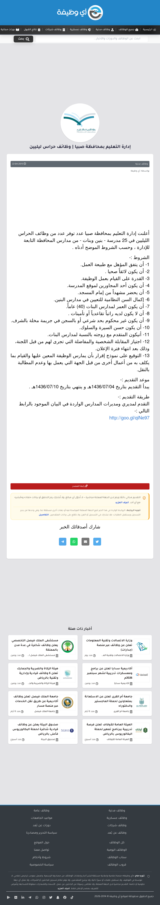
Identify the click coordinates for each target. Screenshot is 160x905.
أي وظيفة (114, 896)
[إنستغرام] (43, 898)
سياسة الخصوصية (42, 865)
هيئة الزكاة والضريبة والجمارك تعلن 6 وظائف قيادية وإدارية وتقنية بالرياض (37, 673)
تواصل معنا (41, 850)
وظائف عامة (41, 811)
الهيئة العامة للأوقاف (118, 739)
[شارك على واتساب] (74, 542)
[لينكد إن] (22, 898)
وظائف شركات (117, 825)
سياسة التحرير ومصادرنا (41, 833)
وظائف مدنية (141, 164)
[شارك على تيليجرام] (62, 542)
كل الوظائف (116, 842)
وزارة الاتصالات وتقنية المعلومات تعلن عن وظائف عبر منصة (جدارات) (109, 645)
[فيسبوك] (64, 898)
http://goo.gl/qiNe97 (129, 417)
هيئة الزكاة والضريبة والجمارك (41, 683)
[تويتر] (50, 898)
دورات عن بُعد (42, 825)
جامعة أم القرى (121, 711)
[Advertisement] (80, 74)
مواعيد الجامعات (41, 818)
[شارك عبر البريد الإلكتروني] (85, 542)
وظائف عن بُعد (117, 833)
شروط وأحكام (42, 857)
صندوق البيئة (48, 739)
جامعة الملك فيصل (44, 711)
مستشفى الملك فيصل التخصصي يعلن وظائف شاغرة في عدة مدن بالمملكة (35, 645)
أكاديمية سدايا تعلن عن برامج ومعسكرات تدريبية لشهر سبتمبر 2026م (109, 673)
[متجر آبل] (15, 898)
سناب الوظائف (117, 857)
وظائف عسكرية (117, 818)
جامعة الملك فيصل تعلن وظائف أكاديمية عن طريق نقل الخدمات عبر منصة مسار (35, 701)
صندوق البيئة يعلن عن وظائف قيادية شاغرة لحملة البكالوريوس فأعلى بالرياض (35, 729)
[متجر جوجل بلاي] (8, 898)
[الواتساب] (36, 898)
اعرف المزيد (122, 502)
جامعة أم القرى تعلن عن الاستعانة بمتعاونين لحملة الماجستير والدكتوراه (108, 701)
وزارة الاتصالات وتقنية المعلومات (115, 655)
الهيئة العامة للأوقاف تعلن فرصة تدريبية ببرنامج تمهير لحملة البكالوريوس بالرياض (109, 729)
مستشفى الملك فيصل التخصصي (41, 655)
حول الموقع (41, 842)
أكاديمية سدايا (121, 683)
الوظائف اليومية (117, 850)
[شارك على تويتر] (97, 542)
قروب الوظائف (117, 865)
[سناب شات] (57, 898)
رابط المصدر (78, 486)
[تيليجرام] (29, 898)
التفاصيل (44, 515)
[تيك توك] (71, 898)
